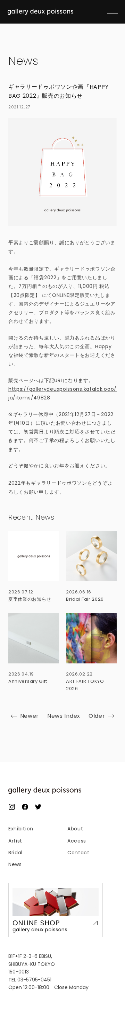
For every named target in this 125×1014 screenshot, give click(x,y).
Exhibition (20, 828)
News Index (63, 716)
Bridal (15, 852)
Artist (15, 840)
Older (97, 716)
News (23, 61)
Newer (29, 716)
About (75, 828)
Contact (78, 852)
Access (76, 840)
